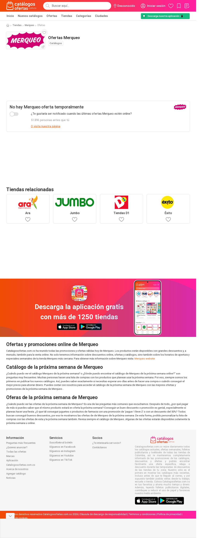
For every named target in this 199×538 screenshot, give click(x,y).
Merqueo (29, 25)
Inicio (10, 16)
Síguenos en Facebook (62, 446)
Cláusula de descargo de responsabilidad (103, 514)
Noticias (11, 477)
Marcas (10, 456)
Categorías (83, 16)
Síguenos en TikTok (60, 459)
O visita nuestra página (45, 126)
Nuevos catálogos (30, 16)
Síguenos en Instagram (62, 451)
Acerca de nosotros (17, 469)
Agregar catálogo (16, 473)
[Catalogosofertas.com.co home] (21, 6)
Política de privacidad (169, 514)
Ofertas (51, 16)
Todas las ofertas (16, 451)
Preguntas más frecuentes (21, 442)
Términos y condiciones (141, 514)
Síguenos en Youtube (61, 455)
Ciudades (101, 16)
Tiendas (66, 16)
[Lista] (187, 6)
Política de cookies (17, 517)
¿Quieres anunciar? (16, 447)
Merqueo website (144, 358)
